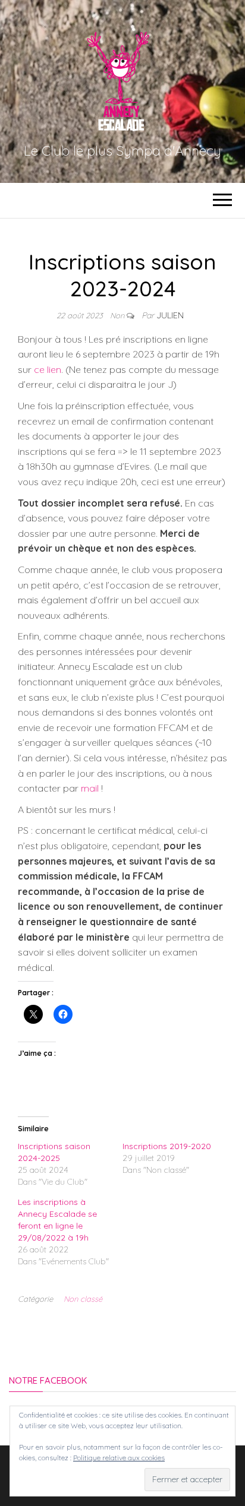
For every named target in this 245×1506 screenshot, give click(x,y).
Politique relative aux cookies (119, 1457)
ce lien (47, 369)
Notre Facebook (48, 1380)
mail (90, 788)
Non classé (83, 1298)
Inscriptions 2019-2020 (166, 1146)
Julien (170, 315)
